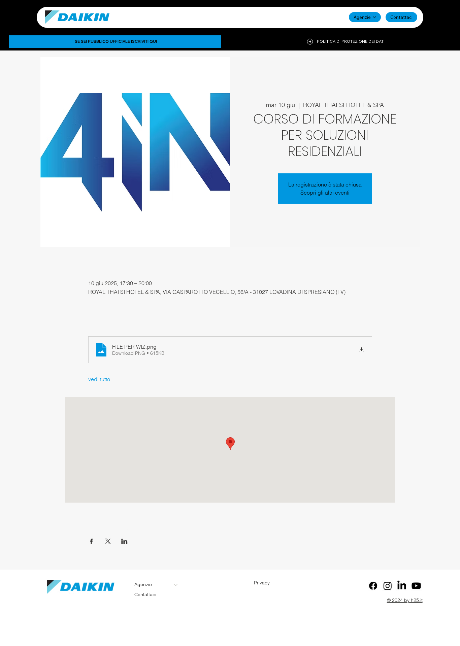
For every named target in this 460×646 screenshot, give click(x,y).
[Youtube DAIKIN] (416, 585)
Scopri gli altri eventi (325, 192)
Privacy (262, 583)
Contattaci (145, 594)
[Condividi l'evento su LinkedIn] (124, 541)
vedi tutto (99, 379)
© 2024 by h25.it (405, 600)
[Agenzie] (176, 585)
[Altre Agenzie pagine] (374, 17)
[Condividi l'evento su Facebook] (91, 541)
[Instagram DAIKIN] (387, 585)
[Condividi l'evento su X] (108, 541)
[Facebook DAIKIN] (373, 585)
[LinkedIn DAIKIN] (401, 585)
